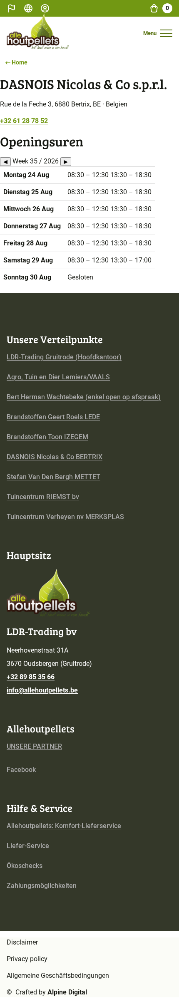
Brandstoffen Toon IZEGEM (47, 437)
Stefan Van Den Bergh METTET (53, 477)
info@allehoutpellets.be (42, 690)
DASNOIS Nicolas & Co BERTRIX (54, 457)
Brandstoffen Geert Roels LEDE (53, 417)
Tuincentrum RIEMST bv (43, 497)
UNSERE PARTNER (34, 746)
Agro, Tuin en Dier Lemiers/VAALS (58, 377)
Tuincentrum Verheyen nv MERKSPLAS (65, 517)
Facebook (21, 770)
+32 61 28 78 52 (24, 121)
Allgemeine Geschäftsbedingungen (58, 975)
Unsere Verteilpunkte (55, 339)
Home (19, 62)
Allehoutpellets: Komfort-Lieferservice (64, 826)
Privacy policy (27, 959)
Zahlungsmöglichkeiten (42, 886)
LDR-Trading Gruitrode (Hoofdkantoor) (64, 357)
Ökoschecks (24, 866)
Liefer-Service (28, 846)
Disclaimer (22, 942)
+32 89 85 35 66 (31, 677)
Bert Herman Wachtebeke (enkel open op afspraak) (84, 397)
